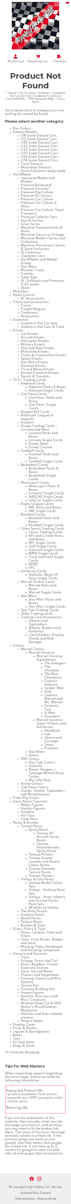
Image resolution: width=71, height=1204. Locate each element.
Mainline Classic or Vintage (42, 235)
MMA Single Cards (43, 553)
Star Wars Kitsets (34, 362)
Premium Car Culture (37, 199)
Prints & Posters (25, 1028)
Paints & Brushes (26, 822)
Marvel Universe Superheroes (49, 658)
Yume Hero (29, 819)
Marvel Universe (42, 652)
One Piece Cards (34, 394)
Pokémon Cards (33, 383)
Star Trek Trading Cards (40, 610)
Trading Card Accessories (41, 617)
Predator (51, 748)
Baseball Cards (33, 514)
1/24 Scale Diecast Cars (39, 142)
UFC (32, 567)
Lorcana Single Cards (46, 440)
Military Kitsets (33, 344)
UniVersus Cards (34, 571)
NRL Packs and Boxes (45, 507)
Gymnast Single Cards (46, 550)
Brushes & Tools (33, 925)
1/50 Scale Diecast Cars (39, 153)
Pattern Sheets (32, 1021)
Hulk (47, 691)
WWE (33, 564)
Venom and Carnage (53, 739)
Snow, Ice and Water (37, 971)
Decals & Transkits (35, 376)
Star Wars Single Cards (47, 606)
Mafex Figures (32, 805)
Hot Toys (27, 815)
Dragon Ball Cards (35, 412)
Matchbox (21, 291)
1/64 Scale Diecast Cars (39, 157)
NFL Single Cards (42, 543)
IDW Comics (30, 759)
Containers (29, 312)
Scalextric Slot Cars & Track (42, 327)
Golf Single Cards (43, 546)
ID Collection (31, 252)
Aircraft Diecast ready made (43, 171)
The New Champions (53, 675)
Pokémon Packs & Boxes (47, 387)
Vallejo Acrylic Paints (37, 879)
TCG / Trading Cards (29, 380)
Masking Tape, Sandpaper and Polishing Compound (42, 948)
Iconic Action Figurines (30, 801)
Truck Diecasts (32, 164)
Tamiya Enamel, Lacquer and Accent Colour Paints (44, 862)
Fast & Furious (32, 220)
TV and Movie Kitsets (37, 369)
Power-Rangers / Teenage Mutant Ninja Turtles (46, 773)
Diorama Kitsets (33, 366)
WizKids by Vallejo (44, 907)
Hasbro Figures (33, 808)
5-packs (27, 273)
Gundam (27, 422)
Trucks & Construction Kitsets (43, 355)
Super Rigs (29, 277)
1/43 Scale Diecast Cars (39, 150)
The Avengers (55, 663)
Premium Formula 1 (35, 188)
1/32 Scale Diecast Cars (39, 146)
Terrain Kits (30, 985)
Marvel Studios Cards (38, 582)
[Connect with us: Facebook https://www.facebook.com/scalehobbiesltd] (31, 1179)
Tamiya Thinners (41, 876)
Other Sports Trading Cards (42, 528)
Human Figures (32, 992)
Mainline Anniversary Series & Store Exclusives (43, 247)
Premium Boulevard (36, 185)
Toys (16, 1038)
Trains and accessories (31, 302)
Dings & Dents (24, 1046)
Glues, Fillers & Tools (29, 929)
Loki (47, 734)
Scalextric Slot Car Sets (39, 323)
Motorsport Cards (35, 482)
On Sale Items (24, 1042)
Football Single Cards (46, 461)
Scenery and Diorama (30, 953)
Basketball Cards (34, 465)
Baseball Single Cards (46, 525)
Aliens (33, 755)
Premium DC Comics (36, 196)
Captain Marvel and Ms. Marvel (53, 699)
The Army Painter (34, 911)
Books (17, 1035)
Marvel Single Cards (45, 592)
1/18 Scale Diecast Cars (39, 135)
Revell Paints (31, 918)
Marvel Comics (32, 649)
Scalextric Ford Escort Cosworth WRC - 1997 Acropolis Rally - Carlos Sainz (35, 99)
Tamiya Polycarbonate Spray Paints (47, 847)
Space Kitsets (31, 358)
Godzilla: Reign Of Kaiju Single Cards (43, 576)
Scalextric (44, 93)
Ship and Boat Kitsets (37, 348)
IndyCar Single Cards (45, 500)
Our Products (27, 93)
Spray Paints (38, 830)
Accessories (30, 316)
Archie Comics (32, 783)
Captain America (51, 682)
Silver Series (30, 224)
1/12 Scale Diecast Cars (39, 139)
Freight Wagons (33, 309)
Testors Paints (32, 922)
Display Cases (24, 1024)
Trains (26, 305)
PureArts (27, 812)
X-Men (49, 713)
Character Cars (33, 256)
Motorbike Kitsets (35, 351)
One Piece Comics (35, 787)
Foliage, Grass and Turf (39, 961)
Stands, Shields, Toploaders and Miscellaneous (43, 792)
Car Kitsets (29, 334)
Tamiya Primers (41, 854)
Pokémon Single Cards (46, 390)
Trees (25, 957)
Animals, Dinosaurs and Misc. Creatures (39, 998)
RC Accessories (32, 298)
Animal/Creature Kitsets (40, 373)
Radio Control (24, 295)
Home (12, 93)
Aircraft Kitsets (32, 337)
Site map (56, 1187)
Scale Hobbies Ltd (37, 1187)
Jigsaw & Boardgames (31, 1031)
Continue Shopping (24, 1052)
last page (12, 1125)
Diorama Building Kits (38, 989)
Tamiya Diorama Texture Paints (42, 870)
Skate (25, 288)
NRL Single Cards (42, 511)
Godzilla (35, 766)
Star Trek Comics (42, 762)
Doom (48, 745)
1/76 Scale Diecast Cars (39, 160)
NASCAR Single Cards (46, 497)
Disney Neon (38, 443)
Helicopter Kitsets (35, 341)
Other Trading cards (37, 613)
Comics (18, 645)
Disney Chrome (40, 447)
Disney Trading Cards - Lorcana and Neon (39, 427)
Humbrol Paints (33, 915)
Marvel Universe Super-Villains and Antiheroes (51, 723)
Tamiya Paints (32, 826)
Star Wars (29, 266)
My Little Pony (39, 780)
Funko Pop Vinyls (26, 798)
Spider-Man (54, 688)
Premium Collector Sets (39, 217)
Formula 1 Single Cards (46, 493)
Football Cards (32, 451)
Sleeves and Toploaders (38, 622)
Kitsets (18, 330)
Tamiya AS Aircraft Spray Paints (47, 837)
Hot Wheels (22, 174)
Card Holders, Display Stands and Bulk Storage (46, 638)
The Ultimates (52, 668)
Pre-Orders (22, 128)
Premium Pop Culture (37, 192)
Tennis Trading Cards (45, 532)
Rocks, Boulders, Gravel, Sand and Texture (40, 966)
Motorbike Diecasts (36, 167)
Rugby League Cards (37, 504)
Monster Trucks (32, 270)
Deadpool (52, 730)
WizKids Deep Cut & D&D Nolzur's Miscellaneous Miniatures (41, 1007)
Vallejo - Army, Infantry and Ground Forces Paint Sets (47, 900)
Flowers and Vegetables (40, 975)
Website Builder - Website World (35, 1199)
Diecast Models (25, 132)
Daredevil (52, 716)
